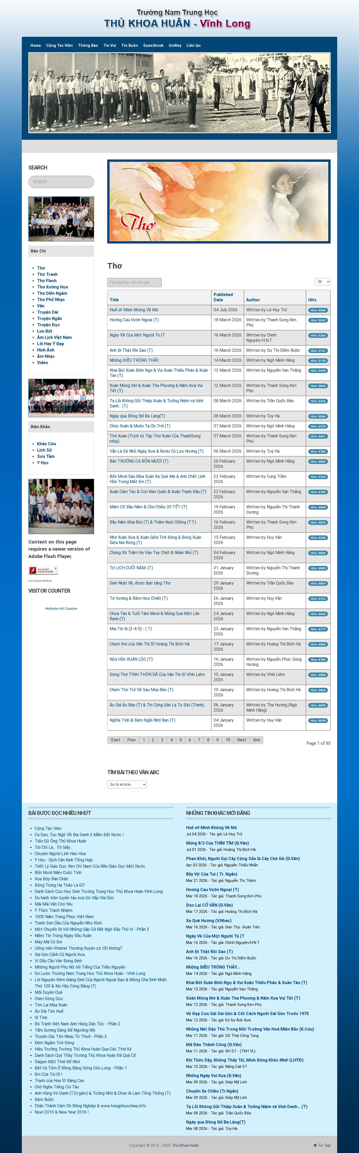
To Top (324, 1145)
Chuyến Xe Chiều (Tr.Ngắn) (212, 1091)
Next (241, 739)
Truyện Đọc (48, 324)
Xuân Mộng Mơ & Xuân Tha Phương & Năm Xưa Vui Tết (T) (243, 998)
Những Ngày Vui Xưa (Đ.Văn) (213, 1075)
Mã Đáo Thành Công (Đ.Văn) (214, 1044)
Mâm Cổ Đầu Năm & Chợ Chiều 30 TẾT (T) (148, 506)
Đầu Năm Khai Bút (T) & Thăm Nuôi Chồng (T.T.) (153, 522)
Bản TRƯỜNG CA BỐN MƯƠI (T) (139, 461)
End (256, 739)
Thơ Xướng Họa (52, 287)
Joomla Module (43, 581)
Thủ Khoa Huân (185, 1145)
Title (114, 299)
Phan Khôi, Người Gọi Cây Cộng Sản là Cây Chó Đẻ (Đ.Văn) (243, 858)
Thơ (41, 268)
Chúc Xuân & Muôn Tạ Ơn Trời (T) (140, 425)
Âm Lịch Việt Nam (54, 337)
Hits (312, 299)
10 (227, 739)
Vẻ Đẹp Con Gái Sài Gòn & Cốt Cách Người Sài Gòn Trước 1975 (247, 1013)
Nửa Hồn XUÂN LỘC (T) (131, 659)
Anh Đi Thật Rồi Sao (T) (131, 350)
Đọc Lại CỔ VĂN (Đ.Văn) (209, 905)
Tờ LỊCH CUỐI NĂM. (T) (131, 567)
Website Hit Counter (61, 608)
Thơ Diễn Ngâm (52, 293)
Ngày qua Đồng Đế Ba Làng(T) (137, 415)
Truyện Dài (47, 312)
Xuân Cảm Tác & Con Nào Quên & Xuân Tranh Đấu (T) (158, 491)
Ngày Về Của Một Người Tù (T (137, 335)
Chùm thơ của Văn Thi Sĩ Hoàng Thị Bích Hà (149, 644)
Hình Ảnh (45, 350)
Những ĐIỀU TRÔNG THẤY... (135, 360)
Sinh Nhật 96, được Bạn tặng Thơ (140, 583)
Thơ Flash (47, 280)
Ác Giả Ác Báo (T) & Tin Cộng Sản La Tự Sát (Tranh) (157, 704)
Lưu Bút (44, 331)
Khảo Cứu (46, 443)
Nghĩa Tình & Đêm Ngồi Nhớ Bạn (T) (142, 720)
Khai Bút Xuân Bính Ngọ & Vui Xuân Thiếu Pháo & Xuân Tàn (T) (246, 982)
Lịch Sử (44, 450)
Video (42, 362)
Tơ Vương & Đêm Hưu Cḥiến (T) (139, 598)
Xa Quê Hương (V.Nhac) (209, 920)
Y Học (43, 462)
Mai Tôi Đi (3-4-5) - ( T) (131, 628)
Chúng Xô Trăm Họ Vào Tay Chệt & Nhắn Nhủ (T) (154, 552)
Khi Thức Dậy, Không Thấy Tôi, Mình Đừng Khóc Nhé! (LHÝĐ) (245, 1060)
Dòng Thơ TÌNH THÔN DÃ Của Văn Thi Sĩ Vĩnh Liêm (157, 674)
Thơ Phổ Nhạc (51, 299)
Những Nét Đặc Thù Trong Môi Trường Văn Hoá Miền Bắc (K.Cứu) (250, 1029)
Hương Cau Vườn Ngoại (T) (134, 319)
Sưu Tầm (46, 456)
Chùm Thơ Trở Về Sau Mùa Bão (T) (141, 689)
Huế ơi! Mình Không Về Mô (134, 309)
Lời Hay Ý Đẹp (50, 343)
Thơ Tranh (47, 274)
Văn (40, 305)
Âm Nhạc (46, 356)
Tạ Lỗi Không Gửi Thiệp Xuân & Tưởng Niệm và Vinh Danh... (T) (246, 1106)
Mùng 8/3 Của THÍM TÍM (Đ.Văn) (217, 843)
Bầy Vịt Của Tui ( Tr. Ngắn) (211, 874)
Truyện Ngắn (49, 318)
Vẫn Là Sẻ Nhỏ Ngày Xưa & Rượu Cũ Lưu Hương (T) (157, 451)
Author (253, 299)
